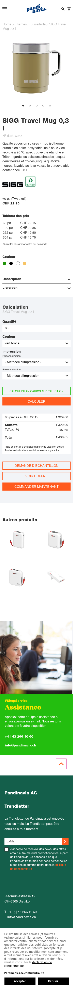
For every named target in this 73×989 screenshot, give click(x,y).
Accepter (20, 981)
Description (11, 279)
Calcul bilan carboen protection (36, 391)
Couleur (8, 336)
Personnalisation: (11, 356)
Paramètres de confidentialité (24, 973)
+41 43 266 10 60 (19, 736)
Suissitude (38, 24)
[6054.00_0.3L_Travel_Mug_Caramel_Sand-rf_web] (36, 101)
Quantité (9, 321)
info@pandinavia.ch (20, 745)
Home (6, 24)
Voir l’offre (36, 476)
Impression (11, 351)
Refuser (53, 981)
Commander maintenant (36, 486)
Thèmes (21, 24)
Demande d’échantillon (36, 465)
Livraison (9, 287)
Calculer (36, 401)
